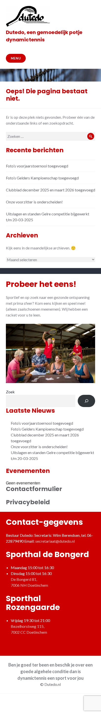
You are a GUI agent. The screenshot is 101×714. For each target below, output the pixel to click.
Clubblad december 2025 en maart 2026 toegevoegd (50, 189)
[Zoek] (86, 401)
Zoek (10, 391)
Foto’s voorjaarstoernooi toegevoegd (37, 166)
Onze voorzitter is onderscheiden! (34, 201)
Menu (16, 58)
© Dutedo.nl (50, 684)
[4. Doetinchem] (50, 353)
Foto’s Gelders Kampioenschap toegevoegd (42, 178)
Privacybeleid (28, 502)
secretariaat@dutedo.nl (55, 541)
